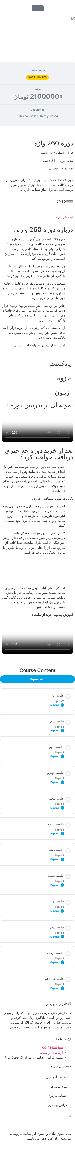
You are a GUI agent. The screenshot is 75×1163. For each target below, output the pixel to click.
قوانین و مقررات (56, 1105)
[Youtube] (55, 1153)
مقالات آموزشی (56, 1077)
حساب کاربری (57, 1096)
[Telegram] (44, 1153)
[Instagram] (66, 1153)
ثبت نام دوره (64, 217)
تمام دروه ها (59, 1086)
